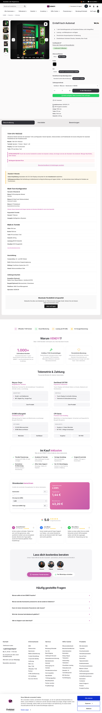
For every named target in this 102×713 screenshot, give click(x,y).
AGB (29, 646)
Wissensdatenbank (67, 646)
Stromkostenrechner (51, 670)
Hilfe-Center (66, 642)
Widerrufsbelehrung (34, 653)
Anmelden (6, 1)
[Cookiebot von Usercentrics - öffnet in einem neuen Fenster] (10, 710)
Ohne (54, 56)
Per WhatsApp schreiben (64, 574)
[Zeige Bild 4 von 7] (30, 57)
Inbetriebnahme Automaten (66, 652)
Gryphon (62, 435)
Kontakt (5, 642)
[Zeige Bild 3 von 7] (26, 57)
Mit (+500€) (62, 56)
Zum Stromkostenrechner (13, 247)
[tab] (18, 123)
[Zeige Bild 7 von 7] (41, 57)
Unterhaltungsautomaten (86, 673)
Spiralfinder (48, 675)
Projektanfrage (49, 685)
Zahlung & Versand (50, 655)
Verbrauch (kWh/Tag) (18, 505)
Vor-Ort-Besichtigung (49, 652)
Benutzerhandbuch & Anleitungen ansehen (51, 165)
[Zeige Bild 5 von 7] (33, 57)
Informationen (33, 642)
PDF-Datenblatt (58, 100)
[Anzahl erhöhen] (70, 91)
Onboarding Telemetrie (65, 661)
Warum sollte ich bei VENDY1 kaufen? (51, 595)
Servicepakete (49, 673)
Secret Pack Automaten (82, 657)
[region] (26, 39)
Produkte (82, 642)
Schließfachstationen (85, 676)
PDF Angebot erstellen (61, 106)
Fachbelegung (66, 677)
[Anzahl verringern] (54, 91)
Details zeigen (25, 710)
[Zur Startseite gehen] (51, 6)
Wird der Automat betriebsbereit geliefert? (51, 614)
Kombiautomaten (84, 663)
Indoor (55, 71)
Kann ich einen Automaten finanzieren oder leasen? (51, 608)
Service (48, 642)
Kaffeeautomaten (84, 671)
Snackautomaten (84, 651)
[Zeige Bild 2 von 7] (22, 57)
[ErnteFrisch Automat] (29, 39)
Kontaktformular (7, 656)
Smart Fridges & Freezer (83, 684)
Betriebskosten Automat (49, 662)
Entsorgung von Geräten (49, 667)
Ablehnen (88, 708)
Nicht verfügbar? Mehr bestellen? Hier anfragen (76, 95)
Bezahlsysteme (49, 680)
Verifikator (39, 435)
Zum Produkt (30, 404)
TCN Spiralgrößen (50, 678)
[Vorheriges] (13, 39)
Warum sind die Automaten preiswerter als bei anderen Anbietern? (51, 602)
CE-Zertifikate (32, 676)
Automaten (15, 491)
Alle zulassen (88, 698)
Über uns (30, 663)
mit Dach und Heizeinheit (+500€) (68, 71)
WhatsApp (17, 659)
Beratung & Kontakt (50, 648)
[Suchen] (25, 6)
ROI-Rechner (66, 675)
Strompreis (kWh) (17, 498)
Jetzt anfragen (51, 306)
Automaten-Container (82, 680)
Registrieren (15, 1)
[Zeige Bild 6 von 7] (37, 57)
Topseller (82, 648)
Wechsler (21, 435)
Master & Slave (83, 668)
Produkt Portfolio (84, 688)
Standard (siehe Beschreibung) (62, 78)
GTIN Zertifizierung (33, 673)
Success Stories (33, 678)
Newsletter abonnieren (9, 663)
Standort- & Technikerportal (66, 671)
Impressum (31, 651)
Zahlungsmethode (58, 82)
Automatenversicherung (52, 658)
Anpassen (88, 703)
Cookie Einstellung (33, 656)
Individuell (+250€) (78, 78)
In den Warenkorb (85, 90)
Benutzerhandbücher (68, 648)
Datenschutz (32, 648)
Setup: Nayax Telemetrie (66, 657)
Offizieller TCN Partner (32, 670)
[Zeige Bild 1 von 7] (18, 57)
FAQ (46, 646)
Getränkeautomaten (85, 653)
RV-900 (81, 435)
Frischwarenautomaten (86, 666)
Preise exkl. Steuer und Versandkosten (63, 45)
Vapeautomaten (83, 661)
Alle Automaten (83, 646)
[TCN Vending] (96, 23)
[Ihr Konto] (93, 6)
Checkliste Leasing (67, 665)
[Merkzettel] (90, 6)
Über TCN (31, 666)
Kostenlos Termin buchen (40, 574)
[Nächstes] (98, 11)
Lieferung (31, 661)
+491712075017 (9, 649)
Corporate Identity (33, 658)
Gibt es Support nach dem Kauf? (51, 621)
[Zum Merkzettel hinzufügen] (45, 24)
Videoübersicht (66, 668)
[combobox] (13, 6)
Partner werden (49, 683)
